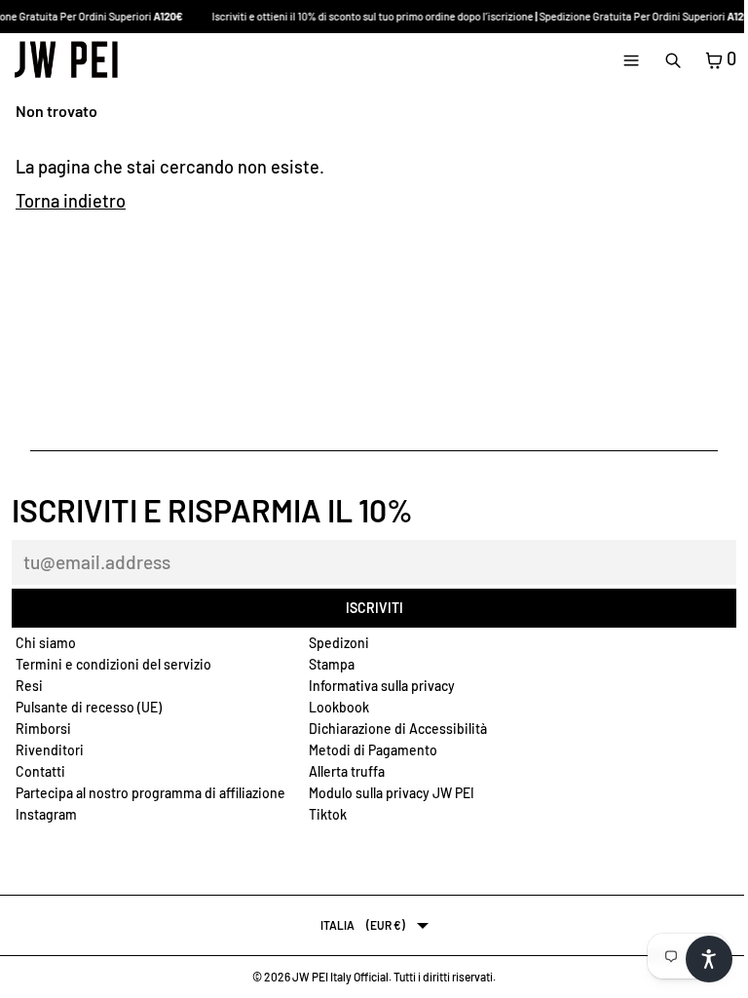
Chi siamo (46, 642)
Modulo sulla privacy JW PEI (391, 793)
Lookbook (339, 707)
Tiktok (328, 814)
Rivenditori (50, 750)
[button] (709, 959)
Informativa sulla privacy (382, 685)
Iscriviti (374, 607)
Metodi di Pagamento (373, 750)
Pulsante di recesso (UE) (89, 707)
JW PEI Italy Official (340, 976)
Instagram (46, 814)
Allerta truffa (347, 771)
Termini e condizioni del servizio (113, 664)
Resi (29, 685)
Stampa (332, 664)
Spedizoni (339, 642)
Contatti (40, 771)
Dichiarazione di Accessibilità (398, 728)
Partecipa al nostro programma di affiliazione (150, 793)
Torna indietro (71, 200)
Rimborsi (43, 728)
